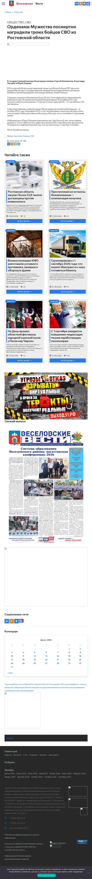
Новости (8, 755)
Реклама (43, 755)
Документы (53, 755)
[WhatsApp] (18, 143)
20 (46, 659)
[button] (3, 3)
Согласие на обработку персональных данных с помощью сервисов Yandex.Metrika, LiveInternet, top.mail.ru (24, 847)
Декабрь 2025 (23, 777)
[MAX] (88, 3)
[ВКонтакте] (8, 143)
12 (35, 656)
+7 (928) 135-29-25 (17, 823)
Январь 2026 (10, 777)
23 (80, 659)
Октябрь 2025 (50, 777)
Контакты (17, 755)
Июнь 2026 (32, 773)
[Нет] (89, 872)
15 (69, 656)
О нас (25, 755)
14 (58, 656)
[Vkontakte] (76, 3)
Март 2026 (66, 773)
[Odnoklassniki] (80, 3)
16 (80, 656)
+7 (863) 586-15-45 (17, 818)
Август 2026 (10, 773)
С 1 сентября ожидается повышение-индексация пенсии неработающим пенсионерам (67, 336)
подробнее (56, 869)
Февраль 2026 (79, 773)
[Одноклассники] (12, 143)
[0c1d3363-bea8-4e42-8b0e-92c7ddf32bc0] (46, 710)
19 (35, 659)
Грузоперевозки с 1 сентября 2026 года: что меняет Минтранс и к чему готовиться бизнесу (68, 265)
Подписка (33, 755)
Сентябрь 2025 (64, 777)
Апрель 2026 (54, 773)
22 (69, 659)
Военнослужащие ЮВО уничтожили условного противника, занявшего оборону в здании (23, 265)
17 (12, 659)
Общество (18, 12)
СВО (28, 22)
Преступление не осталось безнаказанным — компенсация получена (68, 195)
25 (23, 663)
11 (23, 656)
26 (35, 663)
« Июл (10, 673)
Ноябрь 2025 (37, 777)
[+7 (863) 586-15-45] (7, 818)
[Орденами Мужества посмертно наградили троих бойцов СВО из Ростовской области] (28, 44)
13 (46, 656)
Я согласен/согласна (46, 875)
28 (58, 663)
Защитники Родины (21, 136)
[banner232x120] (78, 791)
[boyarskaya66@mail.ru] (7, 828)
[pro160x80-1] (78, 803)
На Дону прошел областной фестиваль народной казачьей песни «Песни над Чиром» (24, 336)
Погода (9, 738)
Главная (8, 12)
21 (58, 659)
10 (12, 656)
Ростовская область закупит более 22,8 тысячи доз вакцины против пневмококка (25, 196)
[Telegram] (84, 3)
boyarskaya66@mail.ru (19, 828)
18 (23, 659)
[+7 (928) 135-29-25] (7, 823)
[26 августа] (46, 486)
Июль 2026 (21, 773)
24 (12, 663)
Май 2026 (43, 773)
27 (46, 663)
